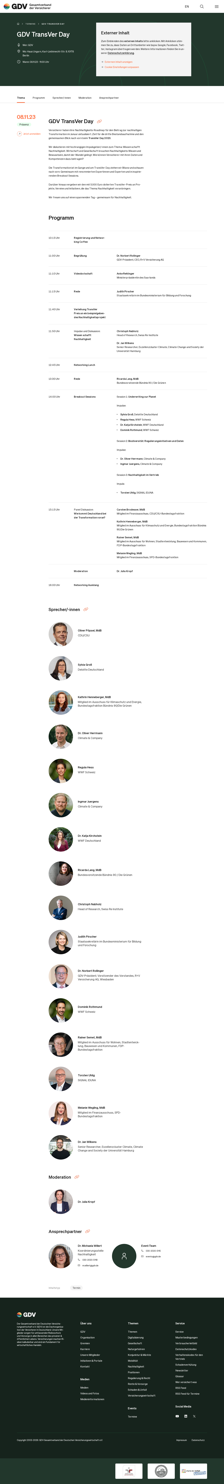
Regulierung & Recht (139, 1378)
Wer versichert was (186, 1382)
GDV (82, 1331)
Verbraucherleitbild (186, 1343)
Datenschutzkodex (186, 1349)
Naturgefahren (136, 1349)
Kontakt (85, 1366)
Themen (132, 1331)
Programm (39, 97)
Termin (76, 1287)
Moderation (84, 97)
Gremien (85, 1343)
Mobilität (133, 1360)
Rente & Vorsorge (138, 1383)
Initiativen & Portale (91, 1360)
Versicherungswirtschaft (141, 1395)
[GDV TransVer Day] (27, 6)
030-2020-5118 (90, 1259)
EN (187, 6)
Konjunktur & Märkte (139, 1354)
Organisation (87, 1337)
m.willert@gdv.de (90, 1265)
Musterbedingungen (186, 1337)
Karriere (85, 1349)
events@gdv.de (153, 1256)
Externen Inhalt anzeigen (118, 61)
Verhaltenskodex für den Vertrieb (189, 1356)
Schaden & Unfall (137, 1389)
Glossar (179, 1376)
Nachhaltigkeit (136, 1366)
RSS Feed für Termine (187, 1393)
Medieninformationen (92, 1399)
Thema (21, 97)
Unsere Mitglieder (90, 1354)
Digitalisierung (136, 1337)
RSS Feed (180, 1387)
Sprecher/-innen (62, 97)
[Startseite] (21, 24)
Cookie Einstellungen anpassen (122, 67)
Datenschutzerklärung (121, 53)
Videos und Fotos (89, 1393)
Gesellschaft (135, 1343)
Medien (84, 1387)
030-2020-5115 (153, 1250)
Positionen (134, 1372)
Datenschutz (198, 1440)
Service (179, 1331)
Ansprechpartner (109, 97)
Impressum (181, 1440)
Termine (132, 1416)
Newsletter (181, 1370)
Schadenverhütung (185, 1364)
